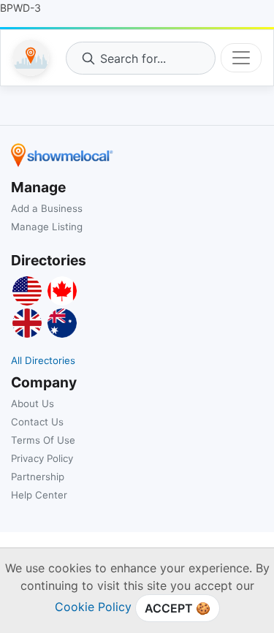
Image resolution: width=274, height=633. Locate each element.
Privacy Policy (42, 458)
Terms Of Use (43, 440)
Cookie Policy (93, 606)
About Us (32, 403)
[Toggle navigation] (241, 57)
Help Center (39, 495)
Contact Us (37, 422)
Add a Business (47, 208)
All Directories (43, 360)
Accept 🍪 (177, 608)
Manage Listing (47, 226)
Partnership (37, 476)
